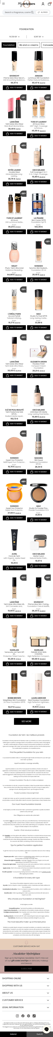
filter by (13, 36)
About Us (7, 992)
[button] (46, 1029)
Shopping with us (12, 985)
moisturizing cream (29, 856)
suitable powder (46, 872)
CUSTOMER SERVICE (12, 1000)
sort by (37, 36)
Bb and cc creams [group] (28, 45)
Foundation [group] (9, 45)
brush (29, 860)
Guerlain (7, 835)
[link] (43, 4)
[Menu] (4, 4)
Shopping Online (11, 978)
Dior (11, 821)
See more (26, 721)
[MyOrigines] (26, 4)
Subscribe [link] (26, 968)
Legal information (12, 1007)
